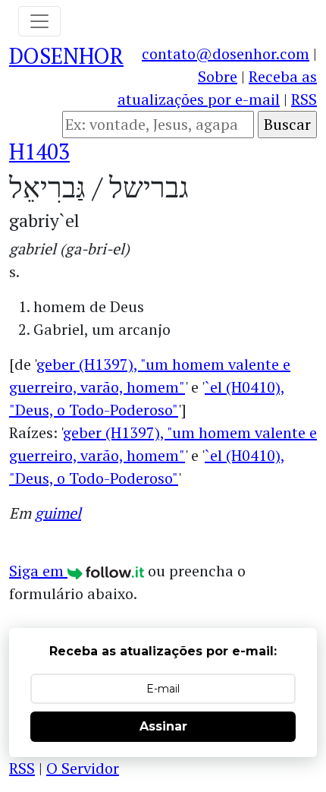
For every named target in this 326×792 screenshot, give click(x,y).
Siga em (38, 570)
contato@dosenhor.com (225, 53)
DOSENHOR (66, 55)
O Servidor (82, 768)
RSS (304, 99)
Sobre (217, 76)
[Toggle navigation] (39, 21)
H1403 (39, 151)
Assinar (163, 726)
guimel (58, 513)
